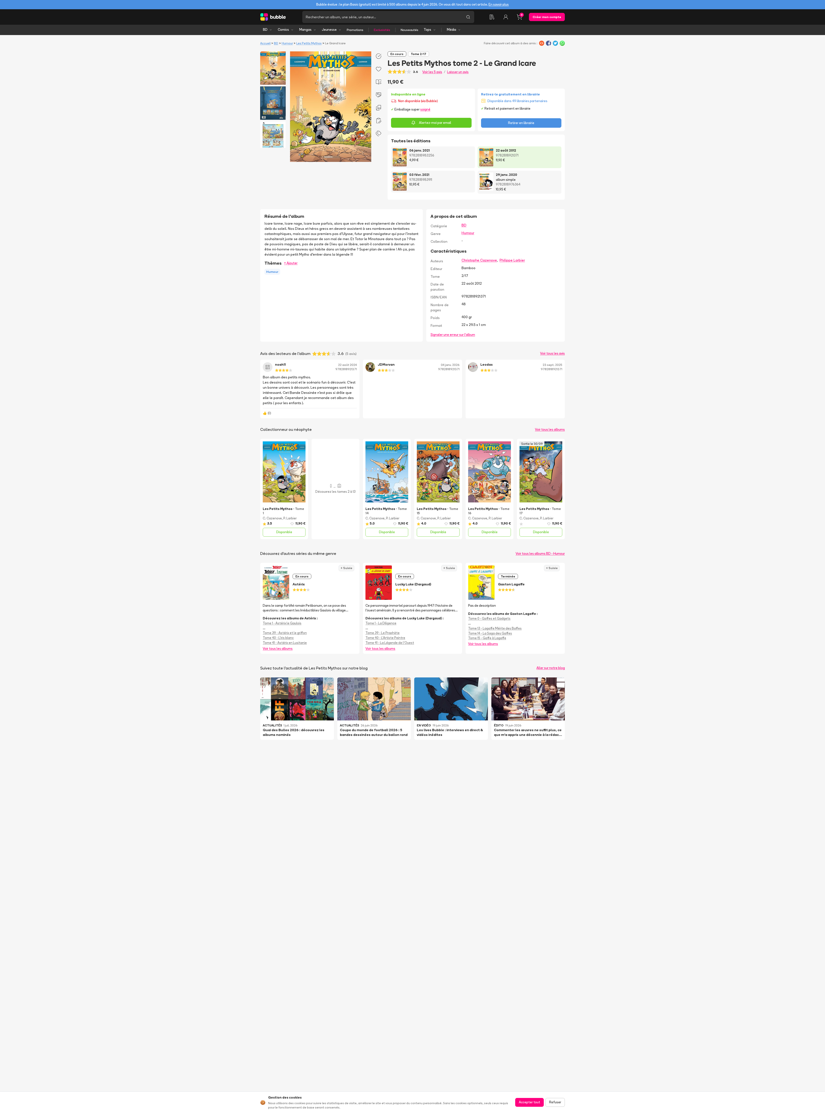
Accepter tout (529, 1102)
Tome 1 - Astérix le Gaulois (282, 623)
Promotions (355, 30)
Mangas (305, 30)
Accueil (265, 43)
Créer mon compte (547, 17)
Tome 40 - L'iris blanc (278, 638)
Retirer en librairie (521, 123)
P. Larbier (290, 518)
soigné (425, 109)
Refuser (555, 1102)
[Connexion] (505, 17)
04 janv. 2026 (450, 365)
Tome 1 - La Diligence (380, 623)
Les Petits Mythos (309, 43)
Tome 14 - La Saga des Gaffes (490, 633)
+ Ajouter (291, 263)
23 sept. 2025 (552, 365)
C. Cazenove (272, 518)
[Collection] (492, 17)
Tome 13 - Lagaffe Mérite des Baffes (495, 628)
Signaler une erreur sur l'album (453, 335)
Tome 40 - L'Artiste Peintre (385, 638)
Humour (287, 43)
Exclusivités (382, 30)
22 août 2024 (347, 365)
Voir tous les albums (550, 429)
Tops (427, 30)
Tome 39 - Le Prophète (382, 633)
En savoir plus (499, 4)
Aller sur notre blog (550, 668)
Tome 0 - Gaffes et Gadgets (489, 618)
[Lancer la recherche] (468, 17)
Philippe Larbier (512, 260)
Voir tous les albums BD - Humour (540, 553)
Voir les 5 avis (432, 72)
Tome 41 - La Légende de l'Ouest (389, 643)
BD (265, 30)
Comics (283, 30)
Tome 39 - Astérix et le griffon (285, 633)
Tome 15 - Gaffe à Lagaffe (487, 638)
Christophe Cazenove (479, 260)
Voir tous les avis (552, 353)
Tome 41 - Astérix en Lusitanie (285, 643)
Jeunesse (329, 30)
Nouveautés (409, 30)
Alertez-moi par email (435, 123)
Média (451, 30)
